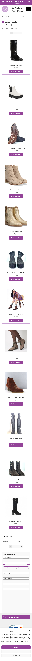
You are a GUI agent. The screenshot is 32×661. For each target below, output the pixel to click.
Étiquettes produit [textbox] (7, 557)
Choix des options (16, 71)
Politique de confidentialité (16, 659)
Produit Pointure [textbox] (7, 573)
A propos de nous (13, 617)
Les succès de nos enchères (9, 1)
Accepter (16, 647)
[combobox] (16, 557)
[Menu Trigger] (28, 9)
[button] (30, 630)
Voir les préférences (16, 655)
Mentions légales (26, 659)
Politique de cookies (6, 659)
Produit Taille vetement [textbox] (8, 589)
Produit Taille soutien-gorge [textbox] (9, 583)
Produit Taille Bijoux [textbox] (8, 578)
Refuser (16, 651)
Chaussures (19, 16)
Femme (13, 16)
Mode (9, 16)
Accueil (5, 16)
